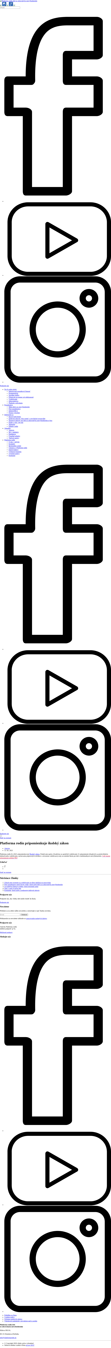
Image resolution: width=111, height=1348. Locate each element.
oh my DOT (30, 1345)
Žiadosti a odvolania (16, 403)
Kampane (12, 455)
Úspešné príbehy (14, 436)
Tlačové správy (14, 438)
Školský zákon (34, 854)
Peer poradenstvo (14, 409)
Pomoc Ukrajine (14, 413)
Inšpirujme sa (8, 415)
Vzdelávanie (13, 399)
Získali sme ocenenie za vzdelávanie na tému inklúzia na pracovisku (27, 883)
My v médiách (14, 432)
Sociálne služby (14, 395)
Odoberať (24, 915)
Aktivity (11, 430)
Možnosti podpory (6, 932)
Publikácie (12, 434)
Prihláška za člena (10, 1315)
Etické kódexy (14, 450)
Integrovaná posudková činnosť (19, 391)
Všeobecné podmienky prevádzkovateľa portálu (20, 1321)
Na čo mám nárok (10, 389)
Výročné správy (14, 454)
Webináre (12, 424)
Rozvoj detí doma (15, 417)
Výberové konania (15, 452)
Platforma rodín (9, 440)
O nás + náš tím (14, 442)
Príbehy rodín (13, 426)
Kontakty (12, 444)
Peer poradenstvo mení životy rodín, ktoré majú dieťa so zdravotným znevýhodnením (33, 884)
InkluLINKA (13, 411)
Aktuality (7, 428)
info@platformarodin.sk (8, 1338)
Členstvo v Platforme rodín (18, 448)
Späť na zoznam (5, 838)
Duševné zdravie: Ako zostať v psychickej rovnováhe (27, 419)
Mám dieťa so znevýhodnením (19, 407)
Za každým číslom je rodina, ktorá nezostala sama (21, 886)
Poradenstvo (8, 405)
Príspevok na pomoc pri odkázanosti (21, 397)
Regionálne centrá (15, 446)
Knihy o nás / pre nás (16, 422)
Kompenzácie (13, 393)
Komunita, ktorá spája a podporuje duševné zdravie (21, 890)
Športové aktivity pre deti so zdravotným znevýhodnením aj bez (30, 420)
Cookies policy (9, 1317)
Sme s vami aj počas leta (12, 888)
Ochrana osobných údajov (13, 1319)
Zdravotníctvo (13, 401)
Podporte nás (4, 386)
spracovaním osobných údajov (36, 918)
